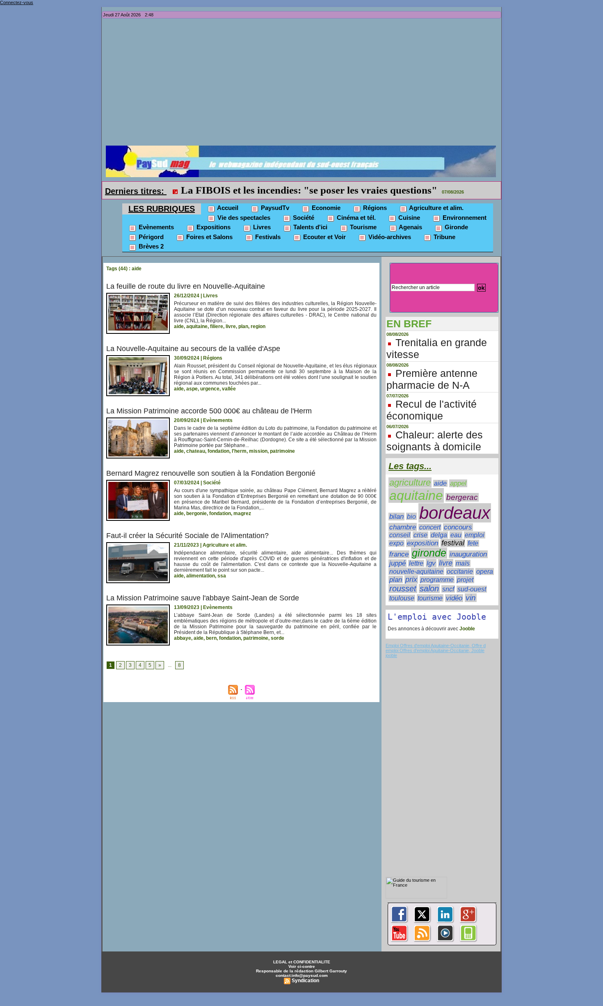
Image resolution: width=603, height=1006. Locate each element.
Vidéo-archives (389, 236)
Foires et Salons (209, 236)
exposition (422, 543)
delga (439, 535)
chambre (402, 527)
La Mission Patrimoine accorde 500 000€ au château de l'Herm (209, 411)
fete (473, 543)
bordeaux (454, 512)
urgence (209, 389)
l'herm (239, 451)
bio (411, 516)
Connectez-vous (16, 2)
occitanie (460, 571)
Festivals (267, 236)
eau (455, 535)
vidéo (454, 598)
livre (231, 326)
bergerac (462, 497)
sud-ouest (471, 589)
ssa (221, 576)
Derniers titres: (136, 191)
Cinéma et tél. (355, 217)
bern (211, 638)
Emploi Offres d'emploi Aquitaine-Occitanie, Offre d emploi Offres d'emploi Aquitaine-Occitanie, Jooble (436, 648)
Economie (325, 207)
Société (302, 217)
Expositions (213, 227)
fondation (218, 451)
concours (458, 527)
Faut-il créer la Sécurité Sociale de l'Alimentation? (187, 536)
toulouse (401, 598)
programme (437, 579)
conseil (399, 535)
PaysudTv (274, 207)
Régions (374, 207)
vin (471, 597)
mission (258, 451)
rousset (402, 588)
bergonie (196, 513)
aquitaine (197, 326)
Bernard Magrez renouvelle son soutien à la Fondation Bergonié (210, 473)
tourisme (430, 598)
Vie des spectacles (243, 217)
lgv (431, 563)
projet (465, 579)
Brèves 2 (150, 246)
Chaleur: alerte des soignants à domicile (434, 440)
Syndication (305, 980)
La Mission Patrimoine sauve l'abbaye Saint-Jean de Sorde (202, 598)
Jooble (466, 629)
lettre (416, 563)
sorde (277, 638)
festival (452, 543)
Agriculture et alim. (436, 207)
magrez (242, 513)
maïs (463, 563)
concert (430, 527)
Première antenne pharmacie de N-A (431, 379)
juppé (397, 563)
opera (484, 571)
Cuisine (408, 217)
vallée (229, 389)
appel (458, 483)
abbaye (182, 638)
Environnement (464, 217)
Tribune (443, 236)
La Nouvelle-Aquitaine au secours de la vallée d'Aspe (193, 348)
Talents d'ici (309, 227)
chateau (195, 451)
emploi (474, 535)
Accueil (227, 207)
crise (420, 535)
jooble (391, 655)
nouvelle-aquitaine (416, 571)
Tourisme (362, 227)
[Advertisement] (303, 84)
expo (396, 543)
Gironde (455, 227)
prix (411, 579)
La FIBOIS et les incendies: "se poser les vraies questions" (309, 190)
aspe (192, 389)
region (258, 326)
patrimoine (282, 451)
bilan (396, 516)
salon (429, 588)
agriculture (410, 482)
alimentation (200, 576)
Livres (261, 227)
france (399, 554)
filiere (216, 326)
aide (179, 326)
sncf (448, 589)
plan (243, 326)
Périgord (150, 236)
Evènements (155, 227)
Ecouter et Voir (324, 236)
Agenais (409, 227)
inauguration (468, 554)
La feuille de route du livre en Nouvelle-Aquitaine (185, 286)
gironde (429, 553)
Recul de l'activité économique (431, 410)
